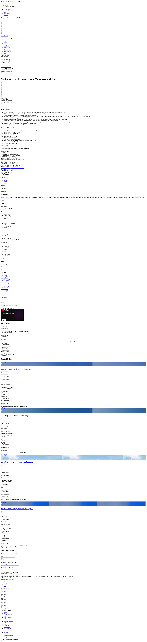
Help (5, 616)
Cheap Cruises (7, 617)
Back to (6, 67)
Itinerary (6, 177)
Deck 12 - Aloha (5, 286)
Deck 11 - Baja (4, 284)
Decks (5, 181)
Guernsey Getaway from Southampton (16, 369)
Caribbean (6, 46)
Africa (5, 42)
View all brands (4, 36)
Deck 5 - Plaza (4, 276)
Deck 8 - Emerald (5, 280)
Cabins (5, 183)
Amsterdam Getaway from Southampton (17, 509)
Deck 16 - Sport (4, 290)
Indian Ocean (7, 47)
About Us (6, 583)
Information (6, 179)
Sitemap (6, 632)
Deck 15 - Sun (4, 289)
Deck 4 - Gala (4, 275)
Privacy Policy (7, 633)
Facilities (6, 180)
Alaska (5, 43)
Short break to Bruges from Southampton (17, 462)
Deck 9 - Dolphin (5, 282)
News (5, 584)
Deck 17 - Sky (4, 291)
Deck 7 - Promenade (6, 279)
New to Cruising (8, 614)
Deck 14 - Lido (4, 287)
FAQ (5, 618)
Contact (5, 612)
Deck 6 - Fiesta (4, 278)
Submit (2, 559)
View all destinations (6, 54)
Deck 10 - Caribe (5, 283)
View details (4, 407)
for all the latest (10, 565)
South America (7, 51)
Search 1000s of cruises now (7, 579)
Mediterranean (7, 50)
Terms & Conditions (8, 635)
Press (5, 586)
